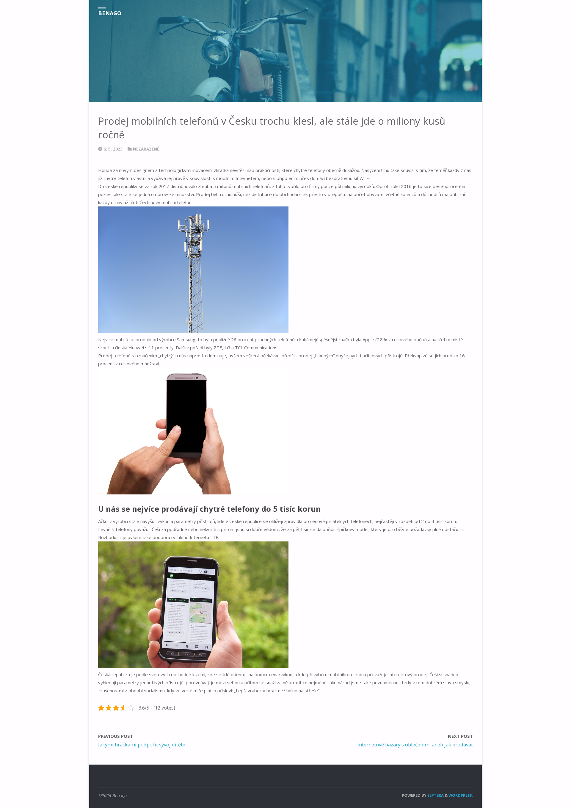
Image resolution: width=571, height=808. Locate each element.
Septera (435, 795)
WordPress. (460, 795)
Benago (109, 13)
